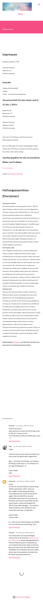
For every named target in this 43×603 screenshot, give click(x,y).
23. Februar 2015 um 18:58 (26, 481)
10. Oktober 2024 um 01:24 (25, 533)
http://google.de (8, 168)
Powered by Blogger (22, 597)
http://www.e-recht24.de (15, 174)
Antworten (14, 441)
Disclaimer (17, 342)
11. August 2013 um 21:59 (24, 426)
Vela (10, 446)
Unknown (12, 481)
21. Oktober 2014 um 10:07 (22, 446)
